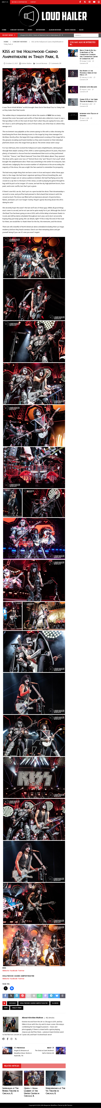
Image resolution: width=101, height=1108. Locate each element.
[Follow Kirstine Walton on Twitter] (15, 1039)
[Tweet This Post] (11, 996)
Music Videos (70, 30)
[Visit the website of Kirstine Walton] (3, 1039)
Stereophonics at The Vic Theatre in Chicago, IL (55, 1091)
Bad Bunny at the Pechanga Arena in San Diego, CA (88, 73)
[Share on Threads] (63, 996)
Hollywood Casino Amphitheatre (34, 1003)
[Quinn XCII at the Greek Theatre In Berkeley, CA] (73, 102)
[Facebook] (80, 2)
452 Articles (50, 1018)
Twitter (21, 970)
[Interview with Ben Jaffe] (73, 89)
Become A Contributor (19, 2)
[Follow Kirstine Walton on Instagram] (10, 1039)
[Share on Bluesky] (57, 996)
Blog (81, 30)
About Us (5, 2)
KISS (6, 1008)
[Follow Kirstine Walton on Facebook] (6, 1039)
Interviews (40, 30)
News (30, 30)
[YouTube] (94, 2)
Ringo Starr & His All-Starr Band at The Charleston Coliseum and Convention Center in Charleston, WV (89, 54)
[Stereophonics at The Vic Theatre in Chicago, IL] (56, 1078)
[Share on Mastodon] (45, 996)
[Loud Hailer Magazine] (50, 26)
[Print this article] (34, 996)
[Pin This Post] (22, 996)
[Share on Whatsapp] (40, 996)
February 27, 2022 (87, 77)
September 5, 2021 (87, 104)
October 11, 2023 (86, 61)
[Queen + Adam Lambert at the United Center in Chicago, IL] (34, 1078)
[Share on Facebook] (5, 996)
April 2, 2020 (85, 118)
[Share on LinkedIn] (17, 996)
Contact (33, 2)
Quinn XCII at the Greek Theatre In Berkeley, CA (89, 100)
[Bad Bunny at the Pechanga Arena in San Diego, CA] (73, 73)
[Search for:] (86, 35)
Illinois (55, 1003)
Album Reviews (55, 30)
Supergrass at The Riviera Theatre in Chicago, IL (10, 1091)
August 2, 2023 (86, 90)
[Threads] (99, 2)
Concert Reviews (17, 30)
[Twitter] (85, 2)
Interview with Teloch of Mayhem (89, 114)
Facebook (13, 970)
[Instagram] (89, 2)
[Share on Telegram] (51, 996)
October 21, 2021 (12, 63)
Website (5, 970)
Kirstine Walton (26, 63)
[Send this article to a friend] (28, 996)
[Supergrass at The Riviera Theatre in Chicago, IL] (12, 1078)
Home (4, 30)
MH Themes (68, 1105)
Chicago (12, 1003)
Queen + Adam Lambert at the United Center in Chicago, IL (31, 1092)
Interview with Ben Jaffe (88, 87)
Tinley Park (16, 1008)
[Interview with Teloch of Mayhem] (73, 116)
